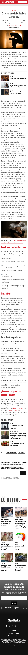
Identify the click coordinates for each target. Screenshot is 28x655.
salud (4, 454)
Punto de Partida (13, 410)
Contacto (14, 630)
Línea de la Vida (17, 408)
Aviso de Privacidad (14, 633)
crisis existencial (11, 452)
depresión (21, 452)
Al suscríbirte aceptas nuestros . (15, 478)
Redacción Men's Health (15, 25)
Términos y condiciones (14, 635)
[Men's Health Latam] (9, 2)
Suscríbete (22, 1)
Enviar (23, 472)
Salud (14, 10)
